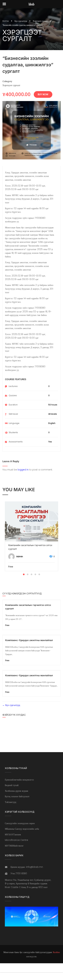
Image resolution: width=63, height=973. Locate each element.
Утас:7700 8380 (18, 873)
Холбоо (56, 952)
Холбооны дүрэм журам (16, 791)
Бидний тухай (12, 785)
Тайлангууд (10, 802)
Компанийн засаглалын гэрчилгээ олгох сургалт (30, 547)
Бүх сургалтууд (21, 21)
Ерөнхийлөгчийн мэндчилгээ (19, 779)
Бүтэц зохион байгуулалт (17, 796)
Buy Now (43, 94)
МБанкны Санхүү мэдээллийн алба (22, 828)
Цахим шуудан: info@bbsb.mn (26, 867)
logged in (23, 469)
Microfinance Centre (16, 840)
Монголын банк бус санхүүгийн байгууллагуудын (27, 952)
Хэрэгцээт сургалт (40, 21)
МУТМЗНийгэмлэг (14, 845)
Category (7, 81)
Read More (31, 521)
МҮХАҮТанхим (13, 834)
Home (5, 21)
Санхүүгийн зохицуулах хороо (20, 823)
